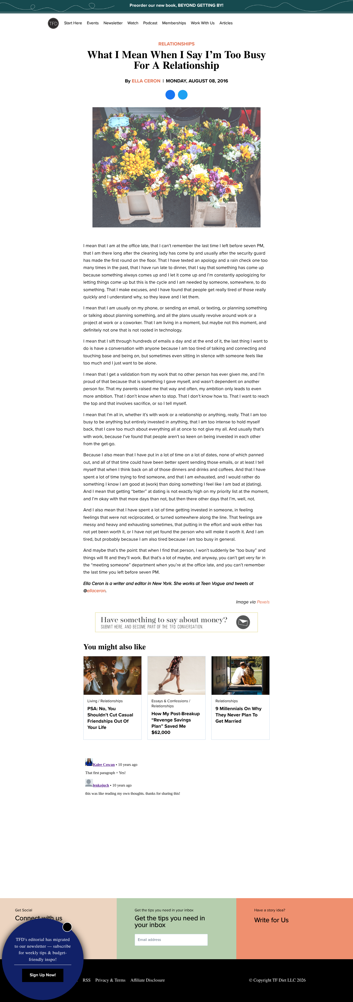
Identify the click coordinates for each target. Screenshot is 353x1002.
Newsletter (113, 23)
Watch (133, 23)
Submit (214, 940)
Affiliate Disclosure (147, 980)
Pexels (263, 602)
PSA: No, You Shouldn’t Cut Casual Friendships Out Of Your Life (110, 718)
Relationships (176, 44)
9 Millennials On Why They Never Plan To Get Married (238, 715)
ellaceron (96, 591)
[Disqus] (176, 816)
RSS (87, 980)
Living (92, 701)
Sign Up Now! (43, 975)
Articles (226, 23)
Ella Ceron (146, 81)
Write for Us (272, 920)
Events (93, 23)
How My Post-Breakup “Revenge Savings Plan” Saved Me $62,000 (176, 723)
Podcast (150, 23)
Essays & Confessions (170, 701)
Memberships (174, 23)
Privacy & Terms (110, 980)
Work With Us (203, 23)
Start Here (73, 23)
